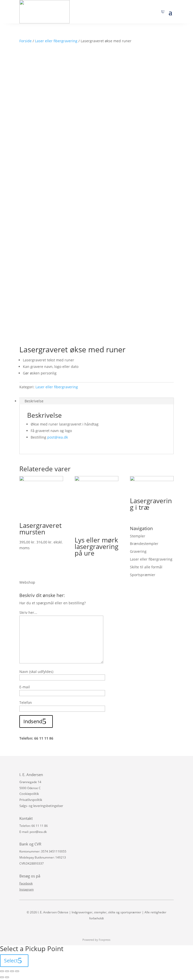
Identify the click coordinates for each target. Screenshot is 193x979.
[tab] (96, 401)
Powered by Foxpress (96, 940)
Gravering (138, 551)
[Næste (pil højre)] (7, 977)
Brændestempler (144, 543)
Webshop (27, 582)
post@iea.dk (57, 437)
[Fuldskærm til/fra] (12, 971)
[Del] (7, 971)
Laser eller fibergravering (56, 40)
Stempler (137, 536)
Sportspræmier (142, 574)
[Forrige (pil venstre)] (2, 977)
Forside (25, 40)
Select (11, 960)
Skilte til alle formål (146, 567)
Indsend (32, 721)
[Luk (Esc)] (2, 971)
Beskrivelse (34, 401)
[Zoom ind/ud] (17, 971)
